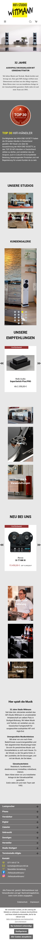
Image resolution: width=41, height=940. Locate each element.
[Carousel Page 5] (15, 315)
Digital (5, 822)
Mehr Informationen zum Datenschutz (19, 919)
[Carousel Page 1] (15, 312)
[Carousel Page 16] (26, 320)
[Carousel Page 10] (19, 317)
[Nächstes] (34, 287)
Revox (20, 559)
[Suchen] (30, 21)
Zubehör (6, 827)
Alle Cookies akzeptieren (21, 937)
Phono (5, 811)
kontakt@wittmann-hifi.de (18, 866)
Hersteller (7, 843)
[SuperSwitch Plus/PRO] (20, 363)
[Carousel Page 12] (26, 317)
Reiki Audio (20, 380)
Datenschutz (22, 902)
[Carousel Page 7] (22, 315)
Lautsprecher (8, 806)
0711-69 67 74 (13, 863)
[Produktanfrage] (36, 21)
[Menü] (5, 21)
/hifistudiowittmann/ (16, 873)
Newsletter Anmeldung (17, 869)
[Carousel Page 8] (26, 315)
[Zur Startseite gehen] (20, 10)
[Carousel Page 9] (15, 317)
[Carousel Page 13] (15, 320)
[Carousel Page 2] (19, 312)
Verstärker (7, 817)
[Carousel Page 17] (19, 323)
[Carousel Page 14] (19, 320)
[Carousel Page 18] (22, 323)
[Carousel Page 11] (22, 317)
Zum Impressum (20, 921)
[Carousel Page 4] (26, 312)
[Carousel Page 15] (22, 320)
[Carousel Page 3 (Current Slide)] (22, 312)
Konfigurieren (21, 931)
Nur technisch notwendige (21, 926)
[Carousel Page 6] (19, 315)
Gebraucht (7, 832)
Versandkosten (8, 893)
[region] (20, 286)
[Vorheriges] (6, 287)
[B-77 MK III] (20, 542)
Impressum (34, 902)
